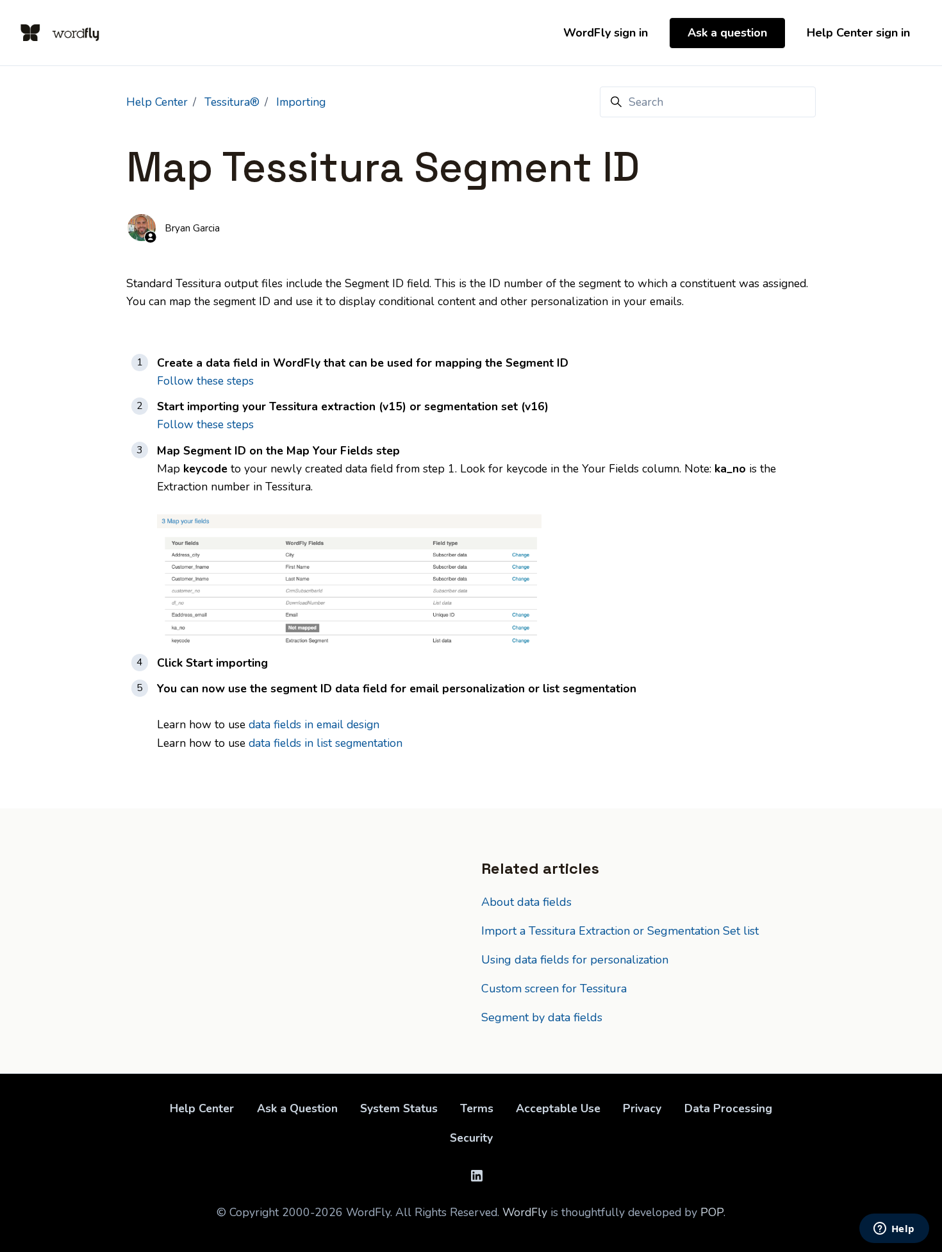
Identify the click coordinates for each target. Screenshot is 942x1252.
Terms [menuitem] (476, 1108)
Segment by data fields (541, 1017)
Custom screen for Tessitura (554, 988)
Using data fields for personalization (574, 959)
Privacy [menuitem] (642, 1108)
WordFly (524, 1212)
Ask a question (727, 32)
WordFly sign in (605, 32)
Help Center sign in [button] (858, 32)
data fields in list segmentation (325, 743)
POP (711, 1212)
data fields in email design (314, 724)
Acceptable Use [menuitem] (558, 1108)
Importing (301, 102)
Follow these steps (205, 380)
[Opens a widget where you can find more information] (894, 1230)
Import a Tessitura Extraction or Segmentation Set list (620, 931)
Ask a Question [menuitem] (297, 1108)
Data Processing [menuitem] (728, 1108)
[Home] (60, 32)
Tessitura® (232, 102)
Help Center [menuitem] (202, 1108)
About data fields (526, 902)
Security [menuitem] (471, 1138)
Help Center (157, 102)
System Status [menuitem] (399, 1108)
